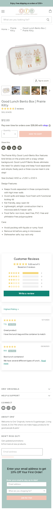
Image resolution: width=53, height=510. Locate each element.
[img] (10, 320)
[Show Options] (44, 491)
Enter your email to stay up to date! (22, 480)
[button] (8, 108)
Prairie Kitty (13, 29)
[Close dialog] (51, 459)
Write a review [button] (26, 293)
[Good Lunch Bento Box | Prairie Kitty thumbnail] (6, 90)
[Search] (48, 19)
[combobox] (26, 491)
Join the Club (26, 497)
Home (4, 29)
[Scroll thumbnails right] (49, 91)
